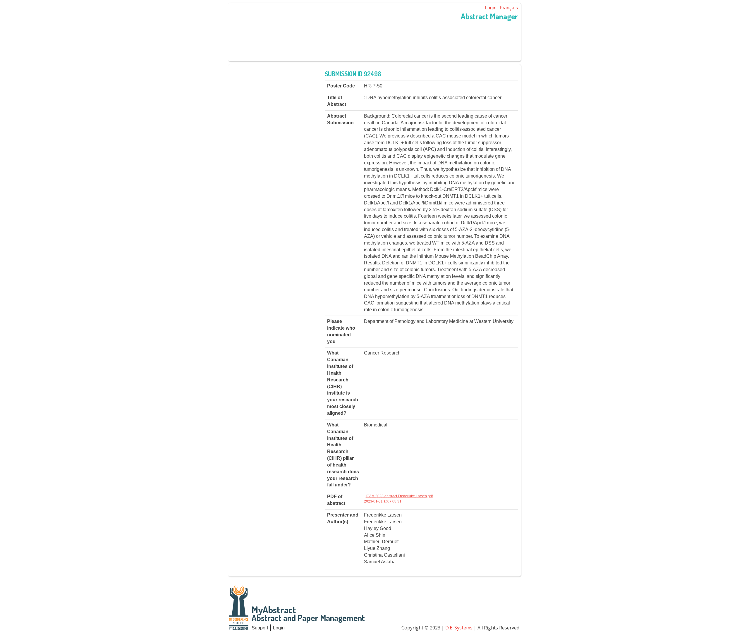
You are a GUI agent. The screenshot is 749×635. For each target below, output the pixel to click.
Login (491, 7)
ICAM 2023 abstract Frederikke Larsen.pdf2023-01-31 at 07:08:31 (398, 498)
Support (260, 627)
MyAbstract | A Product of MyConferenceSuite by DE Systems (239, 608)
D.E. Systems (459, 627)
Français (509, 7)
